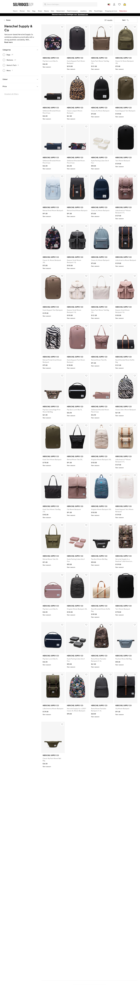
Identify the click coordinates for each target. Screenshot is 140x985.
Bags (10, 55)
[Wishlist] (119, 4)
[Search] (45, 4)
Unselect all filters (11, 94)
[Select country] (109, 4)
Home (8, 20)
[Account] (114, 4)
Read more (8, 42)
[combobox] (71, 4)
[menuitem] (15, 11)
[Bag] (124, 4)
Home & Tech (13, 65)
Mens (10, 70)
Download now (83, 14)
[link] (53, 61)
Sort (123, 20)
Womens (11, 60)
